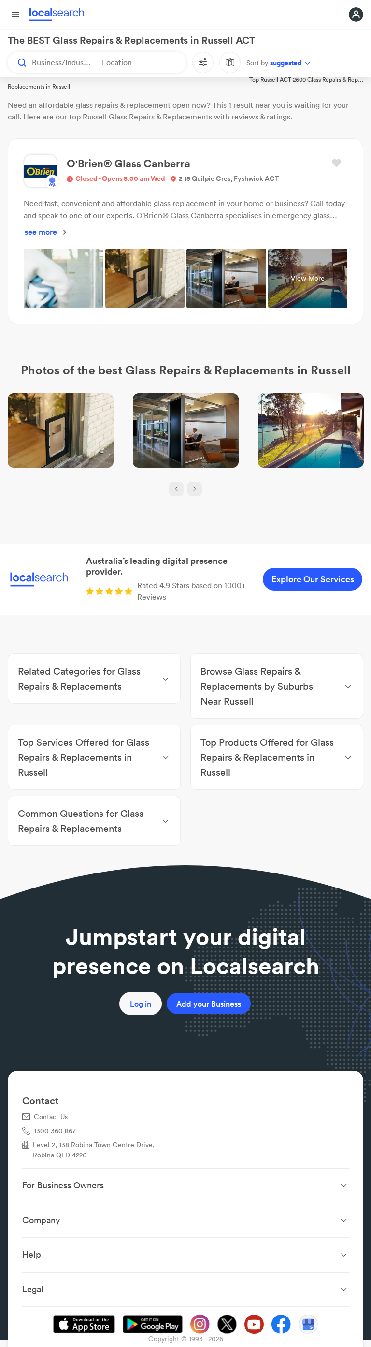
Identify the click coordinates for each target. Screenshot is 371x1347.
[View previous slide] (176, 489)
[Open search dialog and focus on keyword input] (17, 62)
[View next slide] (194, 489)
